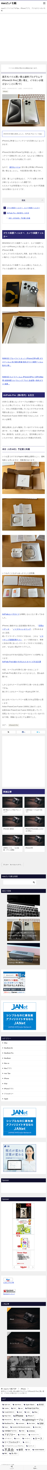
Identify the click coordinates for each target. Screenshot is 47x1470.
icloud (20, 1412)
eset (21, 1408)
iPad (5, 1083)
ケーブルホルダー (12, 1442)
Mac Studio (32, 1423)
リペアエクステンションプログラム (14, 1446)
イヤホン (23, 1434)
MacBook (7, 1058)
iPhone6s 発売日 (8, 829)
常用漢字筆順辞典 (39, 1449)
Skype (6, 1427)
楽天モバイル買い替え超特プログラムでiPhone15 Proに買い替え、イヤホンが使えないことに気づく (22, 935)
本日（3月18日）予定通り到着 (19, 218)
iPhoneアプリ (9, 1089)
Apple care (7, 1404)
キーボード (27, 1438)
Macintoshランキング (9, 1294)
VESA (22, 1431)
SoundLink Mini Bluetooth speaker (21, 1427)
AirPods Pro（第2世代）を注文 (18, 213)
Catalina (6, 1408)
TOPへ (35, 1468)
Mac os (6, 1063)
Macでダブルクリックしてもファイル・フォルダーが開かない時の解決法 (23, 1367)
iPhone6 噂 (29, 848)
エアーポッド (8, 1438)
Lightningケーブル (33, 1419)
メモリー (27, 1442)
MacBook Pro (8, 1053)
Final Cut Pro (33, 1408)
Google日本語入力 (9, 1412)
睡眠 (5, 1453)
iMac (5, 1043)
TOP (10, 1389)
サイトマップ (14, 1343)
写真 (28, 1449)
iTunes (18, 1419)
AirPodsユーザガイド (10, 614)
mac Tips (7, 1073)
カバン (18, 1438)
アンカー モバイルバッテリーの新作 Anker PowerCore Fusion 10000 (13, 864)
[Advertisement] (23, 37)
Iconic (28, 1412)
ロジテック (31, 1446)
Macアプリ (8, 1068)
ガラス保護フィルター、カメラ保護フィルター (23, 208)
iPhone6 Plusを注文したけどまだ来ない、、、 (35, 830)
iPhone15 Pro (13, 725)
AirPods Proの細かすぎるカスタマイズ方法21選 (21, 662)
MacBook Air (8, 1048)
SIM (41, 1423)
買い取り (14, 1453)
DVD (14, 1408)
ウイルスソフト (35, 1434)
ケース (38, 1438)
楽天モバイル (14, 167)
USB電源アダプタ (10, 1431)
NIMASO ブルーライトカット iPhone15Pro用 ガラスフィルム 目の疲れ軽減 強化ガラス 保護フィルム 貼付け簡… (22, 361)
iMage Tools (7, 1415)
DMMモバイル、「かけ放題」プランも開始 (11, 849)
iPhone (5, 91)
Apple (6, 1099)
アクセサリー (8, 1094)
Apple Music (18, 1404)
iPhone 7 (31, 1416)
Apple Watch (30, 1404)
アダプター (9, 1434)
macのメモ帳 (9, 3)
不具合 (9, 1449)
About (12, 1319)
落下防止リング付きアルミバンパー (12, 811)
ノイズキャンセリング (22, 629)
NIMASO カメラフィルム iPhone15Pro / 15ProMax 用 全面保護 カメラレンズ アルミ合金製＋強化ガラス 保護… (22, 380)
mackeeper (21, 1423)
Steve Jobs (38, 1427)
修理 (20, 1449)
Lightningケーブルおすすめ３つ (34, 811)
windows (32, 1431)
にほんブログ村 (8, 1282)
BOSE (41, 1405)
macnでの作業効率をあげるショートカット (23, 914)
